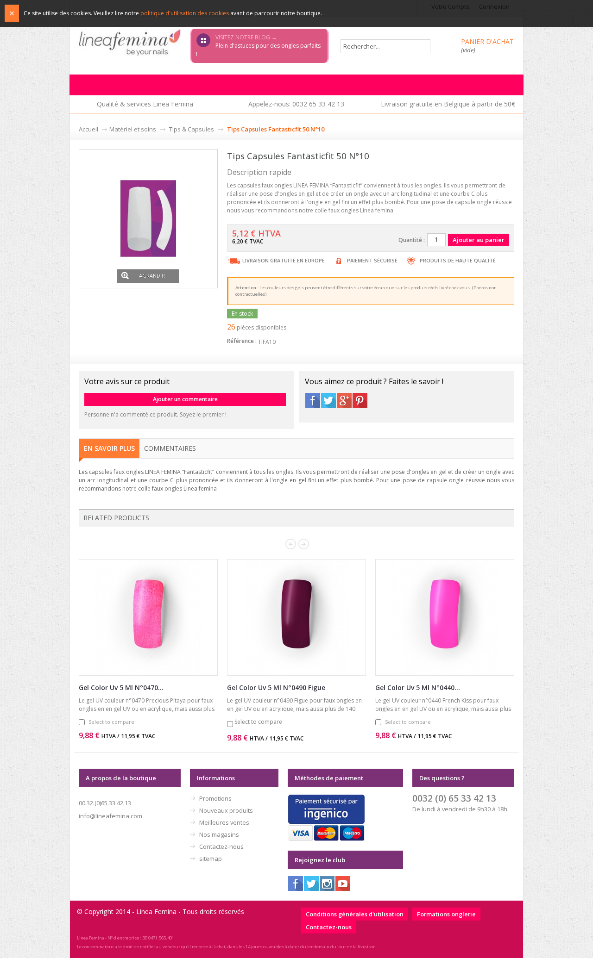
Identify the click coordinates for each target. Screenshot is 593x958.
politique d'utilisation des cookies (184, 13)
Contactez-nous (221, 846)
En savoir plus (109, 448)
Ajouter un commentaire (185, 399)
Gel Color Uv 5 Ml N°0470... (121, 687)
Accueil (88, 129)
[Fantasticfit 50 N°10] (148, 218)
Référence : (242, 341)
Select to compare (111, 721)
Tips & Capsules (191, 129)
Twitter (328, 400)
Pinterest (360, 400)
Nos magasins (219, 834)
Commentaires (170, 448)
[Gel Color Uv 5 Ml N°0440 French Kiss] (445, 617)
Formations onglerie (446, 914)
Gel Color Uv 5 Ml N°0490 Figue (276, 687)
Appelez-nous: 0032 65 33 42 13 (296, 104)
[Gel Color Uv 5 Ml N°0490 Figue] (296, 617)
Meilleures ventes (224, 822)
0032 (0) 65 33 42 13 (454, 798)
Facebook (312, 400)
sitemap (210, 858)
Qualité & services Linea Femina (145, 104)
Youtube (342, 883)
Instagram (327, 883)
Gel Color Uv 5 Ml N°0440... (417, 687)
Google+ (344, 400)
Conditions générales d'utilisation (355, 914)
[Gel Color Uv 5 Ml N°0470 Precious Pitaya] (148, 617)
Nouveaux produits (226, 810)
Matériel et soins (132, 129)
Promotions (215, 798)
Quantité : (411, 240)
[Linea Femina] (130, 42)
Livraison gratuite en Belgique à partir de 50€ (448, 104)
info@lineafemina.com (110, 816)
